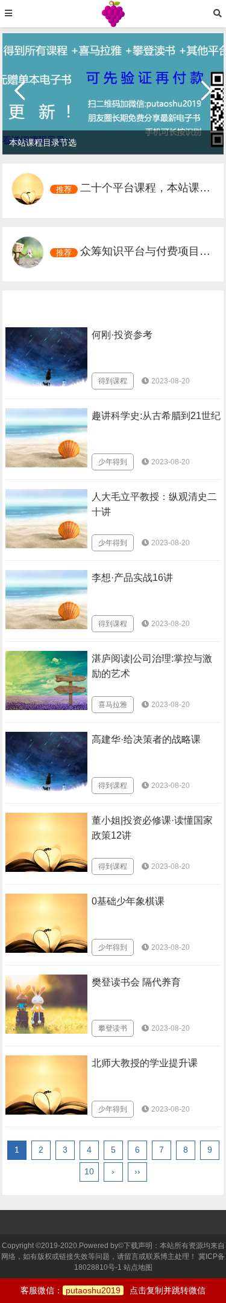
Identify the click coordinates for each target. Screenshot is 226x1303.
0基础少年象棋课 (128, 901)
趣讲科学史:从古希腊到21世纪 (156, 416)
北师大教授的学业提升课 (145, 1063)
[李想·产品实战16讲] (46, 599)
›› (137, 1171)
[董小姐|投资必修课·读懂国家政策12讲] (46, 842)
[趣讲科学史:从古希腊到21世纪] (46, 437)
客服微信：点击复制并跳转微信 (113, 1290)
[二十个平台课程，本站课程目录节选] (27, 189)
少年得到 (112, 462)
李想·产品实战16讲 (132, 577)
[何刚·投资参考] (46, 356)
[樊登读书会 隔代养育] (46, 1004)
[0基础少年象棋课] (46, 923)
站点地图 (138, 1267)
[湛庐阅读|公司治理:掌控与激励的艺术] (46, 680)
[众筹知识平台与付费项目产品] (27, 252)
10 (89, 1171)
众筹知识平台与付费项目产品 (150, 251)
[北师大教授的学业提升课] (46, 1085)
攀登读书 (112, 1028)
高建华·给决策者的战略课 (146, 739)
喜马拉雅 (112, 704)
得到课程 (112, 381)
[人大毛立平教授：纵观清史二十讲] (46, 518)
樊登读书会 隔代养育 (136, 982)
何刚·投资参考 (122, 335)
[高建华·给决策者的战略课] (46, 761)
